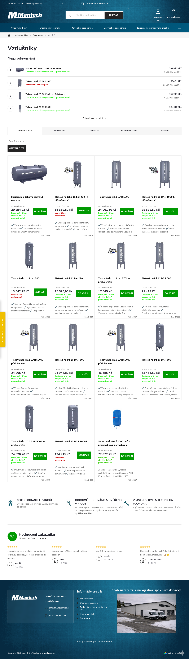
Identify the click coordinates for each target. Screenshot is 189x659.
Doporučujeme (25, 131)
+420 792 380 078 (57, 615)
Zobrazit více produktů (93, 118)
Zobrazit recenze (38, 538)
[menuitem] (21, 28)
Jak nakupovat (14, 3)
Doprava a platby (88, 614)
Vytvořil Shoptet (174, 653)
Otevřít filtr (16, 148)
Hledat (113, 15)
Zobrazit (84, 210)
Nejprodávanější (129, 131)
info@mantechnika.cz (59, 609)
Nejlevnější (59, 131)
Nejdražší (94, 131)
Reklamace (85, 618)
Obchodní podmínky (33, 3)
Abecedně (164, 131)
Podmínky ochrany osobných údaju (93, 608)
